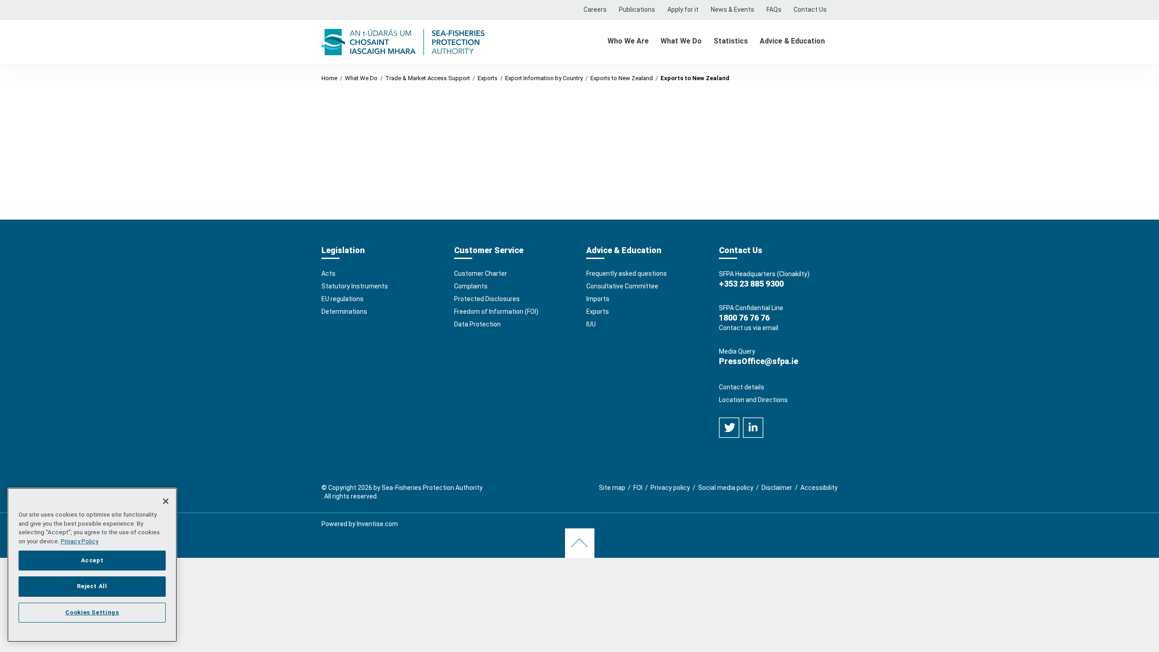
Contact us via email (748, 327)
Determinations (344, 311)
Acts (328, 273)
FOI (637, 487)
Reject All (92, 586)
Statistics (731, 41)
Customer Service (488, 250)
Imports (597, 298)
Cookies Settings (92, 612)
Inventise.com (377, 523)
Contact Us (810, 9)
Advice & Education (792, 41)
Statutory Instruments (354, 286)
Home (329, 78)
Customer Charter (480, 273)
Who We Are (628, 41)
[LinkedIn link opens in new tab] (753, 427)
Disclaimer (776, 487)
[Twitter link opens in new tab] (730, 427)
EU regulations (342, 298)
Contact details (741, 387)
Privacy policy (670, 487)
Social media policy (725, 487)
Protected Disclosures (487, 298)
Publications (637, 9)
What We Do (681, 41)
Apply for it (683, 9)
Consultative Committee (622, 286)
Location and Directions (753, 399)
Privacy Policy (79, 541)
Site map (612, 487)
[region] (92, 565)
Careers (595, 9)
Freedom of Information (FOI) (496, 311)
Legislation (343, 250)
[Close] (166, 501)
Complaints (471, 286)
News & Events (732, 9)
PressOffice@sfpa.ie (758, 361)
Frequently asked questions (626, 273)
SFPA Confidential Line (751, 308)
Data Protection (477, 324)
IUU (591, 324)
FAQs (773, 9)
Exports (597, 311)
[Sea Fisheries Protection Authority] (402, 41)
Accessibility (819, 487)
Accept (92, 559)
